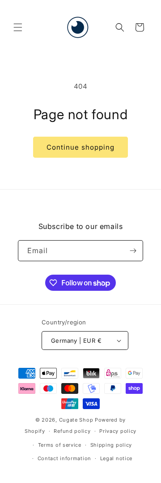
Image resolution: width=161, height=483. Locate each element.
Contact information (64, 458)
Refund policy (72, 431)
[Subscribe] (133, 250)
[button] (18, 27)
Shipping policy (111, 445)
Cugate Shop (76, 420)
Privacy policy (117, 431)
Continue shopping (80, 147)
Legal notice (116, 458)
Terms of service (59, 445)
